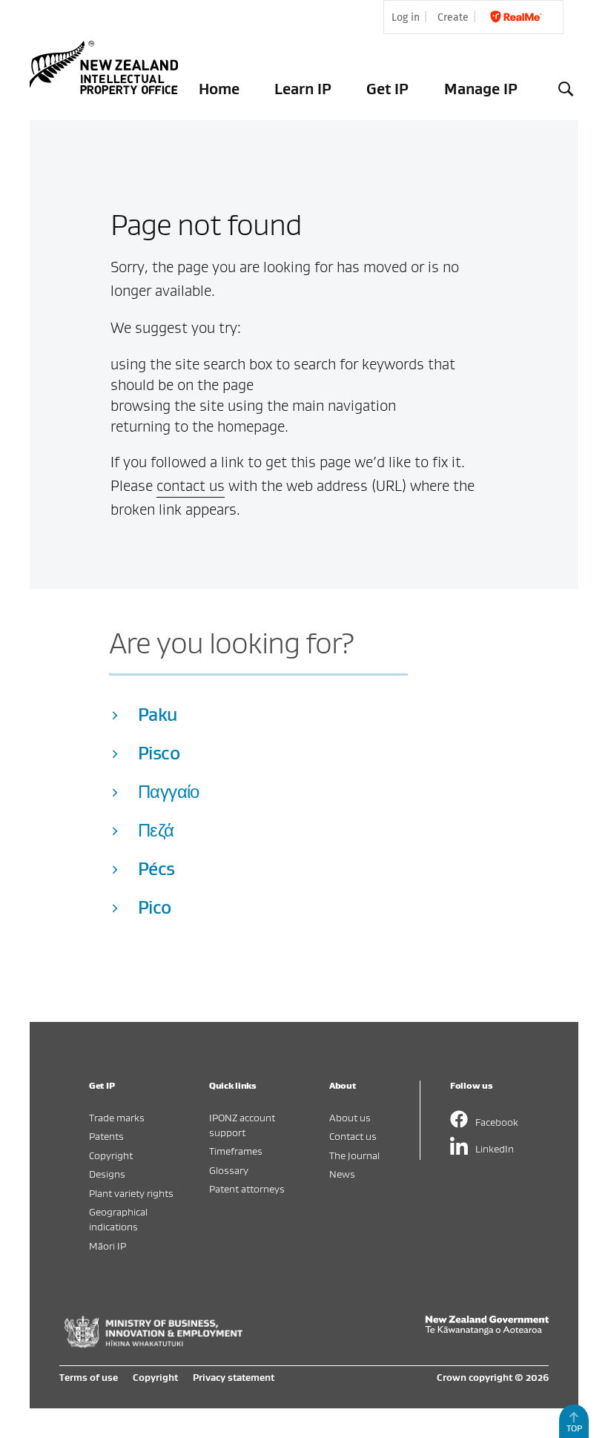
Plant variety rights (131, 1193)
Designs (107, 1173)
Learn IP (302, 88)
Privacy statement (233, 1377)
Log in (405, 17)
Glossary (228, 1170)
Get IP (387, 88)
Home (219, 88)
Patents (106, 1135)
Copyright (111, 1155)
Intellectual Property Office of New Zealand (107, 67)
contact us (190, 486)
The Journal (354, 1155)
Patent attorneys (247, 1188)
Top (574, 1428)
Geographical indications (118, 1219)
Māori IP (107, 1245)
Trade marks (117, 1117)
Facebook (496, 1121)
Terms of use (88, 1377)
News (342, 1173)
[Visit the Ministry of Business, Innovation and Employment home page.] (153, 1343)
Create (453, 17)
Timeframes (235, 1150)
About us (350, 1117)
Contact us (353, 1135)
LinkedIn (494, 1148)
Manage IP (481, 88)
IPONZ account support (242, 1124)
